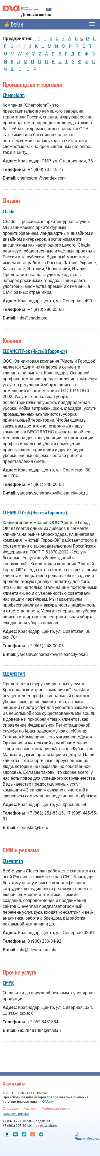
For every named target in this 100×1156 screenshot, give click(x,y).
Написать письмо (16, 1114)
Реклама (29, 1108)
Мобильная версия (56, 1108)
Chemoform (14, 95)
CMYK (8, 983)
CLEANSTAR (14, 674)
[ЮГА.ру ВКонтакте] (7, 1134)
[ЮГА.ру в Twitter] (24, 1134)
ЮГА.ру (47, 1101)
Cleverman (13, 861)
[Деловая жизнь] (23, 8)
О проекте (10, 1108)
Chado (8, 212)
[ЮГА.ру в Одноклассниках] (32, 1134)
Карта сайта (14, 1084)
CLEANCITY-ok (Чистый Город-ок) (35, 351)
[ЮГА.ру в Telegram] (41, 1134)
